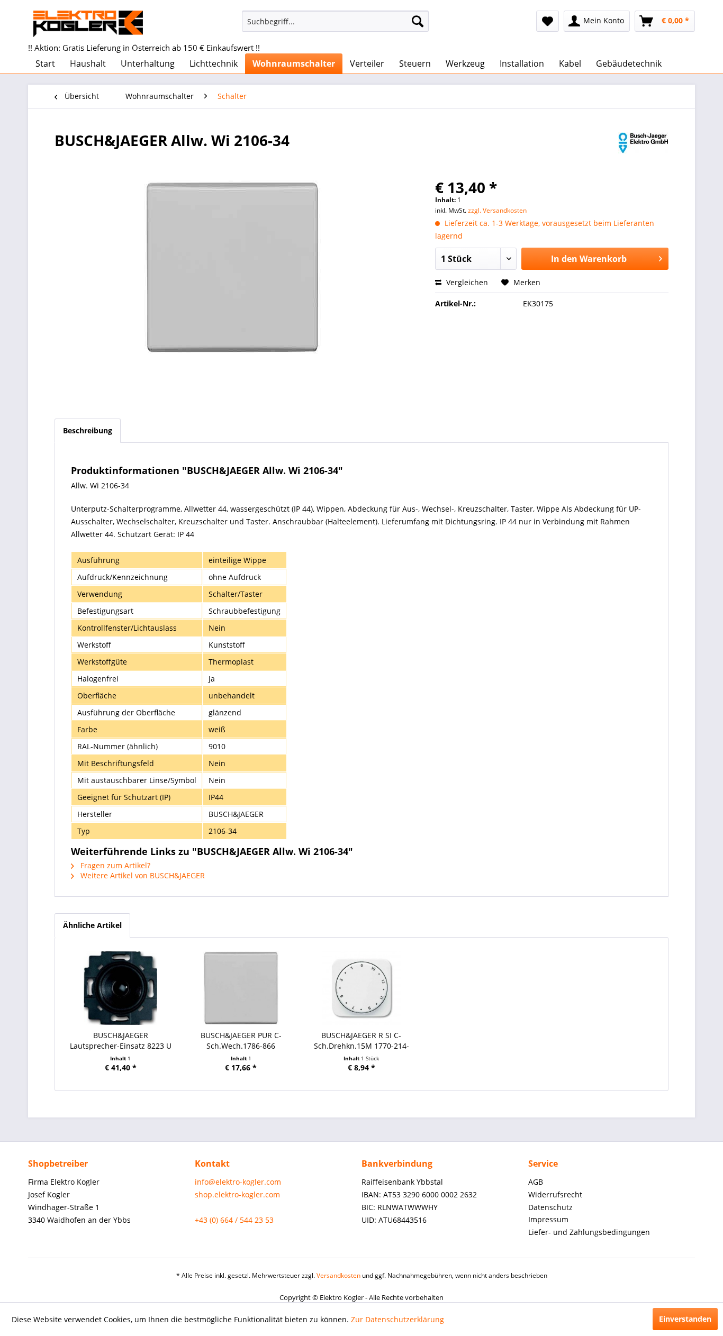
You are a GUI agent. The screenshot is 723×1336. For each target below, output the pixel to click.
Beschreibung (87, 430)
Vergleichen (466, 282)
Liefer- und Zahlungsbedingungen (589, 1232)
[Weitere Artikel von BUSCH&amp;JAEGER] (643, 150)
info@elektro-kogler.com (238, 1182)
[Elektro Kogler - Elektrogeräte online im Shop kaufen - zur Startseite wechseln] (88, 24)
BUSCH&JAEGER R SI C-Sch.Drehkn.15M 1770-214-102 (361, 1040)
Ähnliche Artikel (92, 925)
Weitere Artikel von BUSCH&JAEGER (141, 875)
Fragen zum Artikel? (114, 865)
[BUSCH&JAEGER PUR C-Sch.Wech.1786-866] (241, 988)
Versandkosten (338, 1275)
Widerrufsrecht (555, 1194)
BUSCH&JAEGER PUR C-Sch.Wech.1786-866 (241, 1040)
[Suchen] (417, 21)
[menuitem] (335, 21)
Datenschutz (550, 1207)
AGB (535, 1182)
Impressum (548, 1219)
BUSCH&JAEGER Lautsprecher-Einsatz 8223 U (120, 1040)
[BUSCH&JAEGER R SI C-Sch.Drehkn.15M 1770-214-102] (361, 988)
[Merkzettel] (547, 21)
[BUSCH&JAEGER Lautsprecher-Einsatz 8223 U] (120, 988)
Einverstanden (685, 1319)
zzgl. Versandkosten (497, 210)
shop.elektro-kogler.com (237, 1194)
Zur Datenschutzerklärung (397, 1319)
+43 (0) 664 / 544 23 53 (234, 1220)
